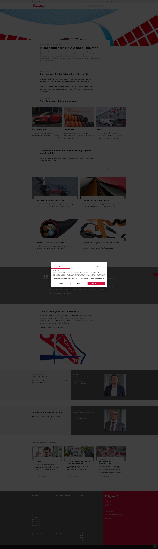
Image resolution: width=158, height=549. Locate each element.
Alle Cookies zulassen (97, 283)
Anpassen (78, 283)
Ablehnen (61, 283)
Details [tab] (79, 266)
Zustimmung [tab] (60, 266)
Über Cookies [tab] (97, 266)
